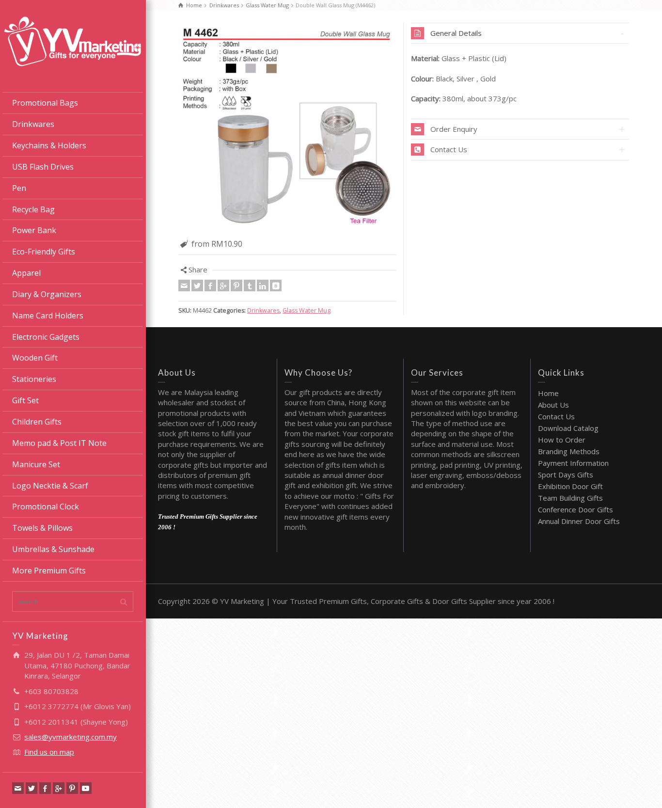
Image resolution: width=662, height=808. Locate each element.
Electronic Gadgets (45, 337)
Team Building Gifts (570, 498)
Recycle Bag (33, 209)
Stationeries (34, 379)
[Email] (18, 788)
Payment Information (573, 463)
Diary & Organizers (46, 294)
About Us (553, 405)
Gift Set (25, 400)
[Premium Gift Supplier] (72, 40)
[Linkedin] (262, 285)
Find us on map (49, 752)
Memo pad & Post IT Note (59, 443)
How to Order (561, 439)
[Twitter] (31, 788)
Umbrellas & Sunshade (53, 549)
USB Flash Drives (43, 166)
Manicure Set (36, 464)
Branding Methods (568, 451)
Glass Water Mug (307, 310)
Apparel (26, 273)
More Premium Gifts (49, 570)
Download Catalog (568, 428)
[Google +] (58, 788)
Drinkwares (33, 124)
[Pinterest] (72, 788)
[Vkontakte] (276, 285)
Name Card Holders (47, 315)
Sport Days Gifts (565, 474)
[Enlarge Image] (287, 128)
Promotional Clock (45, 506)
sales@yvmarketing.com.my (70, 737)
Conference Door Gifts (575, 509)
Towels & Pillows (42, 528)
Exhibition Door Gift (570, 486)
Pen (19, 188)
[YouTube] (86, 788)
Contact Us (556, 416)
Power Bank (34, 230)
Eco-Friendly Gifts (43, 251)
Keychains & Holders (49, 145)
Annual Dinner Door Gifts (579, 521)
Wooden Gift (35, 357)
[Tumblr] (249, 285)
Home (548, 393)
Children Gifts (37, 421)
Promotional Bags (45, 102)
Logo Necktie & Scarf (50, 485)
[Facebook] (45, 788)
